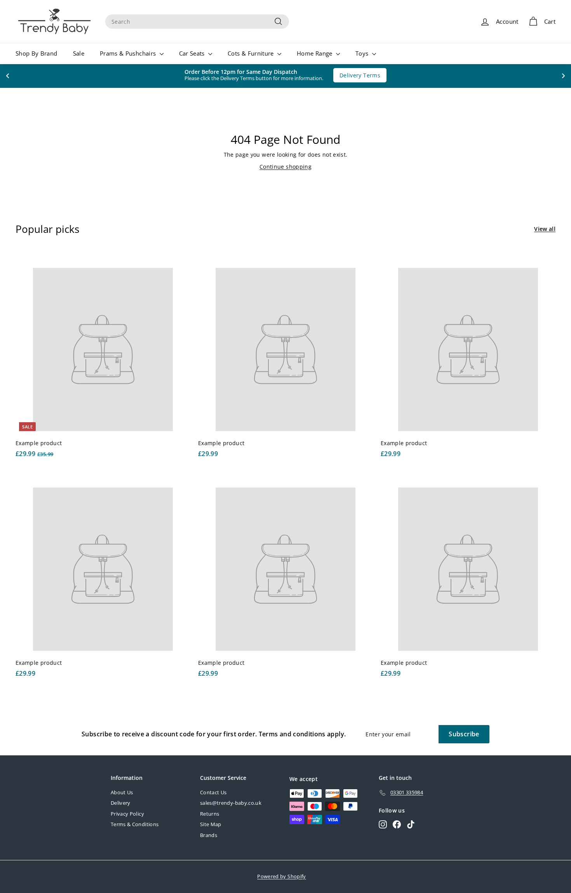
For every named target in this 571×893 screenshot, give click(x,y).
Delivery (121, 802)
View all (544, 228)
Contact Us (213, 792)
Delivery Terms (356, 75)
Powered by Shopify (281, 876)
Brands (208, 835)
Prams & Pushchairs (129, 53)
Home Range (315, 53)
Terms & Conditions (134, 824)
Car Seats (193, 53)
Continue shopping (285, 166)
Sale (78, 53)
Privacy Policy (127, 813)
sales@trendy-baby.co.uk (230, 802)
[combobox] (197, 21)
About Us (122, 792)
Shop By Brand (36, 53)
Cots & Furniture (251, 53)
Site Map (210, 824)
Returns (209, 813)
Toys (362, 53)
